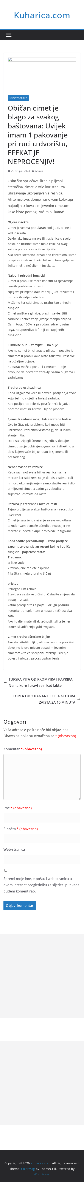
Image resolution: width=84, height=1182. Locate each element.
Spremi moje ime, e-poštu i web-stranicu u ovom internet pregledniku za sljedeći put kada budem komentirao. (41, 885)
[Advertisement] (42, 976)
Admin (39, 171)
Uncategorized (18, 98)
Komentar (22, 749)
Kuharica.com (42, 15)
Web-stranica (14, 849)
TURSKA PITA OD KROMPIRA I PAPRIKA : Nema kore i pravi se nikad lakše (41, 682)
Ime (17, 808)
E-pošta (20, 828)
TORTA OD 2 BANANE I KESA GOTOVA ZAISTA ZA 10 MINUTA (44, 699)
